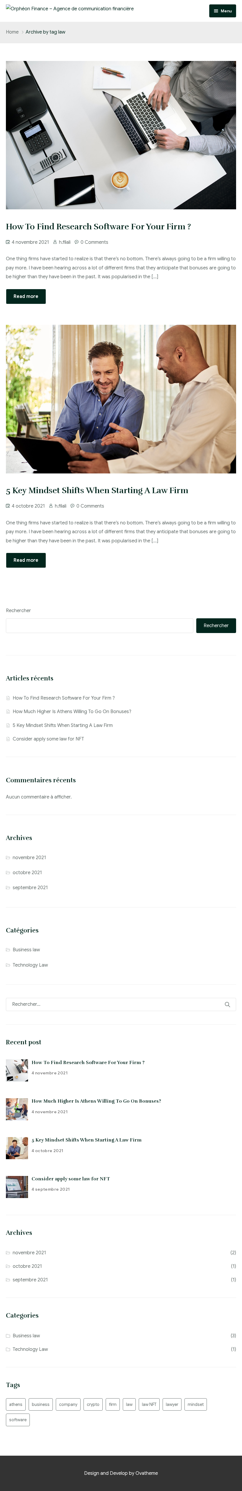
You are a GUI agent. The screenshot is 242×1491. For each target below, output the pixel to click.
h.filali (65, 242)
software (18, 1419)
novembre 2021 (29, 858)
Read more (26, 296)
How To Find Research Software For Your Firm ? (64, 698)
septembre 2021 (30, 888)
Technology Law (30, 965)
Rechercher (18, 611)
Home (12, 32)
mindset (196, 1404)
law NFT (149, 1404)
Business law (26, 950)
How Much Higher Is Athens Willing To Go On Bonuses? (72, 712)
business (41, 1404)
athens (15, 1404)
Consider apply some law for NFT (48, 739)
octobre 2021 (27, 873)
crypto (93, 1404)
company (68, 1404)
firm (113, 1404)
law (129, 1404)
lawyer (172, 1404)
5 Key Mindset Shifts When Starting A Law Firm (63, 725)
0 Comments (94, 242)
